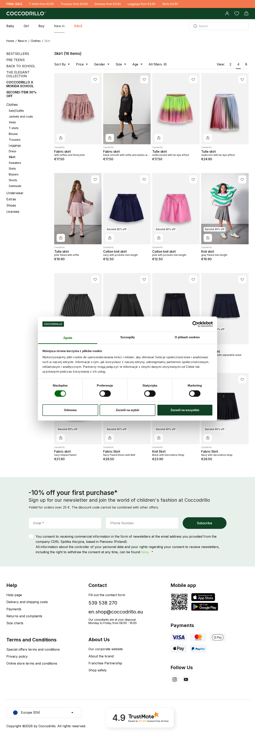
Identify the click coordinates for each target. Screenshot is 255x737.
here (144, 552)
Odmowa (70, 410)
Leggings (15, 145)
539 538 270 (102, 603)
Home (10, 41)
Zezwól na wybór (127, 410)
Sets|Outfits (16, 110)
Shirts (12, 168)
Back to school (20, 66)
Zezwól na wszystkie (185, 410)
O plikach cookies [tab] (187, 337)
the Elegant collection (17, 74)
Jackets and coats (21, 116)
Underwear (15, 193)
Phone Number (122, 523)
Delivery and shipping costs (27, 602)
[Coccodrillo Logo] (25, 13)
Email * (38, 523)
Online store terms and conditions (31, 663)
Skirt (12, 157)
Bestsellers (17, 54)
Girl (26, 26)
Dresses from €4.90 (108, 4)
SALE (78, 26)
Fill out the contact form (106, 595)
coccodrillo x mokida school (20, 84)
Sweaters (15, 162)
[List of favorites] (236, 13)
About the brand (101, 656)
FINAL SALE (14, 4)
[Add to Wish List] (95, 79)
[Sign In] (227, 13)
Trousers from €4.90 (74, 4)
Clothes (36, 41)
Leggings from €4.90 (141, 4)
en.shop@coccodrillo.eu (115, 612)
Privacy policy (17, 656)
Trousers (15, 139)
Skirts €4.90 (170, 4)
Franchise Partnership (105, 663)
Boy (41, 26)
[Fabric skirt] (78, 108)
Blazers (14, 174)
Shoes (11, 205)
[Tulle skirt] (176, 108)
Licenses (12, 212)
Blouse (13, 134)
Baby (10, 26)
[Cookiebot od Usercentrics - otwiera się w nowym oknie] (195, 324)
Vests (12, 122)
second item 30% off (21, 94)
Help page (14, 595)
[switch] (105, 393)
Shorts (13, 180)
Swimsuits (15, 186)
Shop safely (97, 670)
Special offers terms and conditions (33, 649)
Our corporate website (105, 649)
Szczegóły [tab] (127, 337)
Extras (11, 199)
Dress (12, 151)
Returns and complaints (24, 616)
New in (59, 26)
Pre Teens (15, 60)
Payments (13, 609)
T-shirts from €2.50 (41, 4)
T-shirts (14, 128)
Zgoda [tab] (67, 337)
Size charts (14, 623)
